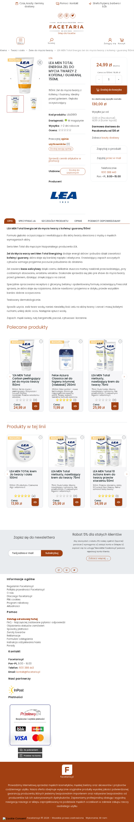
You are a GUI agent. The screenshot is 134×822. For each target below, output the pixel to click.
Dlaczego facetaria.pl (19, 596)
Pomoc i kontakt (68, 3)
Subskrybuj (51, 553)
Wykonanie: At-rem (96, 817)
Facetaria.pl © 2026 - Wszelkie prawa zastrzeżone (55, 817)
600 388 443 (108, 172)
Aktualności (13, 606)
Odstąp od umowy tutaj (22, 619)
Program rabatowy (17, 603)
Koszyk (121, 43)
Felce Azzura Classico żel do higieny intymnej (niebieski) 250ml (64, 380)
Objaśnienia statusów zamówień (25, 625)
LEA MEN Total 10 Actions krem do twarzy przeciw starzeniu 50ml (104, 476)
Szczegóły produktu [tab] (55, 221)
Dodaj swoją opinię (61, 148)
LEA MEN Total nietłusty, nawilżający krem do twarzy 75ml (105, 380)
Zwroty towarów (16, 632)
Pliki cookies (13, 599)
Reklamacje (13, 635)
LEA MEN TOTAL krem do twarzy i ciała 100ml (23, 474)
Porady (11, 645)
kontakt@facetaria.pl (28, 672)
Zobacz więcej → (98, 558)
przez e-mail (113, 158)
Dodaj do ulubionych (73, 171)
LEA (51, 58)
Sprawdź (65, 160)
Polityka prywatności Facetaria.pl (25, 589)
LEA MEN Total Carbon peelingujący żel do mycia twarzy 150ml (26, 380)
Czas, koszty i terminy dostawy (31, 5)
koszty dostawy (110, 137)
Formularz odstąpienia (20, 639)
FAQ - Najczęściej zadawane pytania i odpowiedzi (36, 622)
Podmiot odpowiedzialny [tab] (104, 221)
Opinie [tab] (78, 221)
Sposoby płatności (17, 629)
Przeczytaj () (59, 141)
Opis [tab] (10, 221)
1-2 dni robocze (70, 126)
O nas (10, 593)
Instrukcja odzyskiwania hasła (24, 642)
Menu (21, 43)
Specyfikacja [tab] (27, 221)
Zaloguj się (110, 43)
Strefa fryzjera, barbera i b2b (106, 5)
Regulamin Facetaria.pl (20, 586)
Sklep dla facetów (66, 33)
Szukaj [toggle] (51, 43)
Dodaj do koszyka (111, 89)
